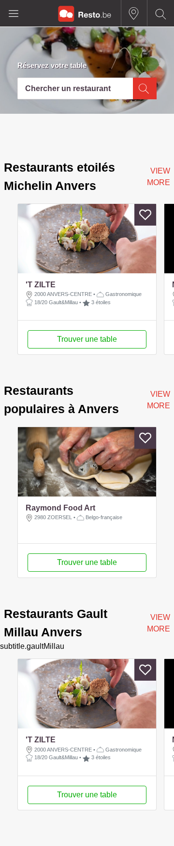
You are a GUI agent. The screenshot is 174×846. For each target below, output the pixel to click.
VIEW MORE (158, 177)
